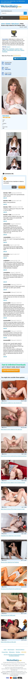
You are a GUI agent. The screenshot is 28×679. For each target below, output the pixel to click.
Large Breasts (10, 50)
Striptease (11, 49)
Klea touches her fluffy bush (8, 615)
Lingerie (17, 49)
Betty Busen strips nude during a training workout (14, 456)
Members (18, 652)
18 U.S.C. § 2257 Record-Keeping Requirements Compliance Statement (14, 655)
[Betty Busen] (14, 95)
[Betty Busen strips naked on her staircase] (14, 416)
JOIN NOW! (24, 18)
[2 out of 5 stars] (15, 55)
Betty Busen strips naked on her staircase (11, 429)
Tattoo (6, 49)
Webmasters (12, 652)
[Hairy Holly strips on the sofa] (14, 629)
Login (14, 187)
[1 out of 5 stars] (13, 55)
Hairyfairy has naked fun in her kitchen (11, 535)
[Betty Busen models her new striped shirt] (14, 390)
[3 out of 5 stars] (17, 55)
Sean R (8, 47)
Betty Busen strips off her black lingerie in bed (12, 509)
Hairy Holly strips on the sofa (8, 642)
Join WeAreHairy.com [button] (11, 370)
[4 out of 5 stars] (18, 55)
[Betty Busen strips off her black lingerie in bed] (14, 496)
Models (8, 23)
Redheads (4, 51)
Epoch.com (9, 671)
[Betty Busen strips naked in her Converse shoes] (14, 470)
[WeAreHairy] (14, 660)
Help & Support (11, 649)
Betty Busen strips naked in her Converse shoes (13, 482)
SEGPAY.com (6, 673)
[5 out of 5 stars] (20, 55)
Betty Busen (15, 23)
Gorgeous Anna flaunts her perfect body (11, 589)
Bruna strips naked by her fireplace (10, 562)
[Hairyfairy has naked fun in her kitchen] (14, 523)
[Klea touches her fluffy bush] (14, 603)
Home (3, 23)
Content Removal (14, 675)
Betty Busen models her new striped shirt (11, 403)
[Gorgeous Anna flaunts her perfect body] (14, 576)
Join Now (21, 187)
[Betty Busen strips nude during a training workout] (14, 443)
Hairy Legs (17, 50)
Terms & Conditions (20, 649)
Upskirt (22, 50)
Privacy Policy (5, 652)
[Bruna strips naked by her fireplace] (14, 549)
